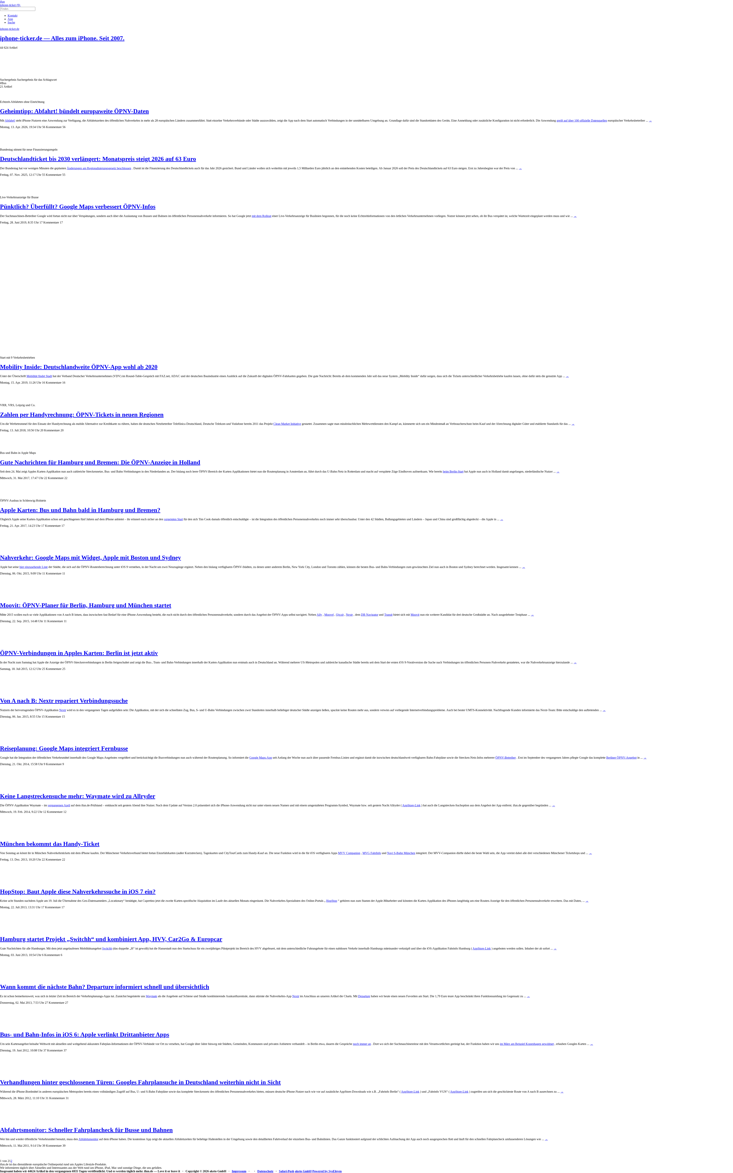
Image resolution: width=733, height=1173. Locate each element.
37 (65, 1050)
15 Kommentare (51, 716)
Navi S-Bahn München (401, 853)
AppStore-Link (411, 805)
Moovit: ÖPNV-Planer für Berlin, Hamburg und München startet (85, 605)
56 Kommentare (52, 127)
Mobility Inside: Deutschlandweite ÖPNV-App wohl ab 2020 (78, 366)
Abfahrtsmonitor (88, 1139)
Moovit (415, 614)
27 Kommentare (54, 1002)
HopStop (331, 900)
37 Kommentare (53, 1050)
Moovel (329, 614)
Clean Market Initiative (287, 423)
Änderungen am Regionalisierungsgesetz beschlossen (99, 168)
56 (63, 127)
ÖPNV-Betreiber (505, 757)
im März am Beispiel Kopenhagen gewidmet (527, 1044)
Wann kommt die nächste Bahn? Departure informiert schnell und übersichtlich (104, 986)
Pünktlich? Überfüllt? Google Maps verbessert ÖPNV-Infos (77, 206)
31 (67, 1098)
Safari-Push (286, 1171)
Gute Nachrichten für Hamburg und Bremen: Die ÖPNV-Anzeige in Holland (100, 462)
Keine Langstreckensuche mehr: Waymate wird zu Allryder (77, 796)
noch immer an (362, 1044)
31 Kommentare (55, 1098)
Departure (364, 996)
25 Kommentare (51, 668)
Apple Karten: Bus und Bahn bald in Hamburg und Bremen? (80, 510)
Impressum (239, 1171)
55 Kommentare (51, 174)
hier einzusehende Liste (33, 567)
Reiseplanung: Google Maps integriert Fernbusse (64, 748)
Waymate (151, 996)
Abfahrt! (10, 120)
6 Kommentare (51, 955)
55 (63, 174)
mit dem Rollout (261, 216)
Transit (388, 614)
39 (63, 1145)
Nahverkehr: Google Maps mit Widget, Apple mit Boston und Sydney (90, 557)
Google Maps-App (260, 757)
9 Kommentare (53, 764)
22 (65, 478)
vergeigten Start (173, 519)
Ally (319, 614)
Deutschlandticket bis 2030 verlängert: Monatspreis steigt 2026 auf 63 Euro (98, 158)
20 (62, 430)
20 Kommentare (50, 430)
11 (63, 573)
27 (66, 1002)
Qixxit (340, 614)
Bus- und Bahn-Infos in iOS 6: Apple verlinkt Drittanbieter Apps (84, 1034)
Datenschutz (265, 1171)
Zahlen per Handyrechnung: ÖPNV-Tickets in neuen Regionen (82, 414)
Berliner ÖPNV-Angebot (621, 757)
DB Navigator (369, 614)
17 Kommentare (49, 222)
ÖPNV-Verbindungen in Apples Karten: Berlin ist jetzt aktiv (79, 652)
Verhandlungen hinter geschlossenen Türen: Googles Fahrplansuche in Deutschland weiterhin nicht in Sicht (140, 1082)
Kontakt (12, 15)
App (10, 19)
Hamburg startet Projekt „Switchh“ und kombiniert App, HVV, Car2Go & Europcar (111, 939)
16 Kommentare (51, 382)
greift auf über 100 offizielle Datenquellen (582, 120)
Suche (11, 22)
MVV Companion (349, 853)
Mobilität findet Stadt (39, 376)
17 (61, 222)
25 (63, 668)
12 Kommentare (53, 811)
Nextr (349, 614)
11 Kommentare (51, 573)
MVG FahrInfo (371, 853)
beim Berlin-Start (453, 471)
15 (63, 716)
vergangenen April (59, 805)
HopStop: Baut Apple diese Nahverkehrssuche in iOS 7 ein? (78, 891)
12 (64, 811)
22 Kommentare (54, 478)
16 (63, 382)
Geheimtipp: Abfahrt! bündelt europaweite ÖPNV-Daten (74, 111)
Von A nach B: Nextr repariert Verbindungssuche (64, 700)
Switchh (107, 948)
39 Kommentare (52, 1145)
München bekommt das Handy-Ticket (49, 843)
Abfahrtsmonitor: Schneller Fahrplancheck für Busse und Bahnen (86, 1129)
